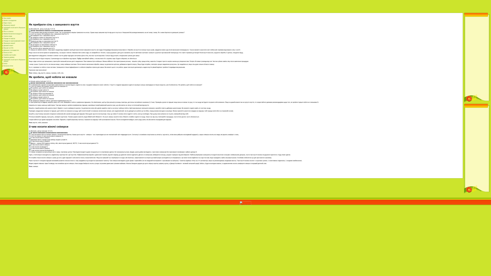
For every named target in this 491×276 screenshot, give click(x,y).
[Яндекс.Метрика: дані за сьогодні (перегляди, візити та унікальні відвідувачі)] (245, 203)
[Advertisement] (46, 6)
